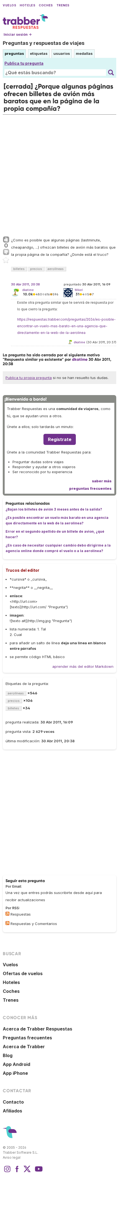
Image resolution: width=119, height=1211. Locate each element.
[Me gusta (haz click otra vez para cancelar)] (6, 239)
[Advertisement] (59, 174)
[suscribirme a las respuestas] (7, 914)
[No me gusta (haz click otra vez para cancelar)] (6, 252)
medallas (84, 53)
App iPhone (15, 1073)
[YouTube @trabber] (38, 1171)
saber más (102, 481)
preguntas (14, 53)
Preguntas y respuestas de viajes (43, 43)
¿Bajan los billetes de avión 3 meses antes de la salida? (54, 509)
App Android (16, 1064)
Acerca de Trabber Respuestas (37, 1029)
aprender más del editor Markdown (82, 666)
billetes (19, 269)
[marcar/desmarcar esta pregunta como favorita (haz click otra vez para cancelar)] (6, 260)
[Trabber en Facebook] (17, 1171)
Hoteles (27, 5)
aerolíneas (56, 269)
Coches (46, 5)
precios (36, 269)
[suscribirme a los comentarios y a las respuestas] (7, 923)
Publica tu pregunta (23, 63)
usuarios (61, 53)
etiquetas (39, 53)
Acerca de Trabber (24, 1046)
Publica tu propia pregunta (29, 377)
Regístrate (59, 439)
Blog (7, 1055)
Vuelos (9, 5)
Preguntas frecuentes (27, 1037)
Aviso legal (11, 1157)
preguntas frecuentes (90, 488)
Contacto (13, 1102)
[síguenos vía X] (27, 1171)
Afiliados (12, 1111)
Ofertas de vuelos (23, 973)
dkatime (28, 290)
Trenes (62, 5)
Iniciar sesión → (18, 34)
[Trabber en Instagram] (7, 1171)
